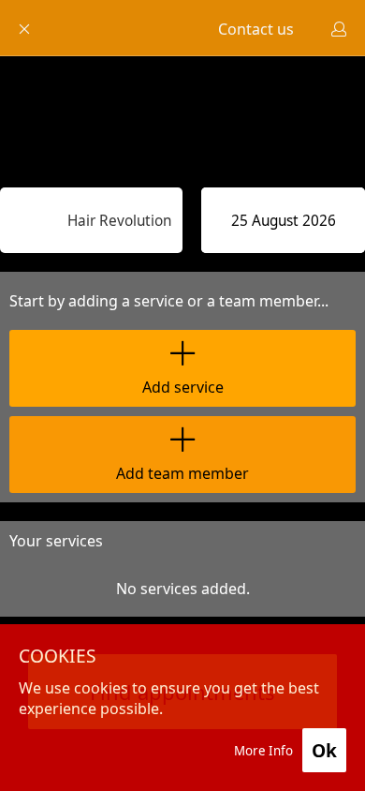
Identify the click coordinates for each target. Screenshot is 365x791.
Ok (324, 750)
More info (263, 750)
